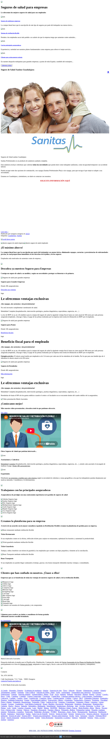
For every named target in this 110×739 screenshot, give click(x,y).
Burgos (91, 694)
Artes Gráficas (30, 692)
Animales (20, 692)
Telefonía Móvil (100, 716)
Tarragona (83, 716)
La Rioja (97, 706)
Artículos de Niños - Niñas (45, 692)
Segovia (51, 714)
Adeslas (45, 690)
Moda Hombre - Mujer (86, 708)
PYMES (54, 712)
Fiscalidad (104, 700)
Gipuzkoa (94, 702)
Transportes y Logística (62, 718)
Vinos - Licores (99, 718)
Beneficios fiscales (7, 333)
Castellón (22, 696)
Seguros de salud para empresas (10, 21)
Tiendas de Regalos (27, 718)
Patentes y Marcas (54, 710)
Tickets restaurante (13, 718)
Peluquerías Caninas (83, 710)
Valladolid (82, 718)
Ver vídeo (4, 413)
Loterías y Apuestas (24, 708)
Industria (24, 706)
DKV (81, 698)
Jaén (76, 706)
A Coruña (4, 690)
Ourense (19, 710)
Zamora (3, 720)
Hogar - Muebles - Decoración (53, 704)
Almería (103, 690)
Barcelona (77, 694)
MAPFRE (53, 708)
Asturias (14, 694)
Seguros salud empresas (60, 716)
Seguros (71, 714)
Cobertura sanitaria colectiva (70, 696)
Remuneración (83, 712)
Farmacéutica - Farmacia (82, 700)
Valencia (75, 718)
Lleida (14, 708)
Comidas (12, 698)
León (9, 708)
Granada (4, 704)
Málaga (46, 708)
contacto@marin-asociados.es (11, 681)
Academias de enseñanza (32, 690)
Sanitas (19, 236)
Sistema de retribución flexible (10, 33)
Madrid (39, 708)
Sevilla (71, 716)
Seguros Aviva (80, 714)
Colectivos (4, 698)
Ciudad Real (55, 696)
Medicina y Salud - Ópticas (68, 708)
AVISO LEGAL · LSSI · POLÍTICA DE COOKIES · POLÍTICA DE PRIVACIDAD (48, 730)
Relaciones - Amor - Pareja (67, 712)
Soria (77, 716)
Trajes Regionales (47, 718)
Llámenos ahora (7, 65)
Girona (101, 702)
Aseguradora (65, 692)
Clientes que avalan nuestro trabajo (11, 57)
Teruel (3, 718)
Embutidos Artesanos (91, 698)
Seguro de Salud (61, 714)
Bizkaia (85, 694)
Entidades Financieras (15, 700)
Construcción (33, 698)
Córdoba (68, 698)
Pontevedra (29, 712)
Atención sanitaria (24, 694)
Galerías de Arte (51, 702)
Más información (6, 374)
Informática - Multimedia (36, 706)
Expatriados (69, 700)
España (26, 700)
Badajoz (63, 694)
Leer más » (4, 232)
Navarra (104, 708)
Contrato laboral (58, 698)
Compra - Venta (22, 698)
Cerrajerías (46, 696)
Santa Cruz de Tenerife (40, 714)
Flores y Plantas (6, 702)
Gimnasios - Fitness (82, 702)
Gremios (11, 704)
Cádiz (8, 696)
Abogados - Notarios (16, 690)
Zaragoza (11, 720)
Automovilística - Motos (40, 694)
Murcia (97, 708)
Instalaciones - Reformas (65, 706)
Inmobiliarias (51, 706)
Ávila (51, 694)
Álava (65, 690)
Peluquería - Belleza (68, 710)
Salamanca (11, 714)
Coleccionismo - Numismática (92, 696)
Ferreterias (95, 700)
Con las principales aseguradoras (11, 45)
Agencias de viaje (56, 690)
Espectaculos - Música (55, 700)
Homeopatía (69, 704)
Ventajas (90, 718)
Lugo (34, 708)
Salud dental (20, 714)
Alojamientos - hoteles (8, 692)
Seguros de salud (14, 716)
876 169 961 (9, 609)
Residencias (93, 712)
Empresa (4, 700)
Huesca (17, 706)
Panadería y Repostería (38, 710)
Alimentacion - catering (91, 690)
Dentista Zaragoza (75, 731)
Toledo (37, 718)
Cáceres (98, 694)
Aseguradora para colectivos (81, 692)
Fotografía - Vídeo (38, 702)
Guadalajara (12, 236)
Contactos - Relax (45, 698)
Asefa (58, 692)
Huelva (10, 706)
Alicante (79, 690)
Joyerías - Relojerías (86, 706)
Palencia (26, 710)
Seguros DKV (27, 716)
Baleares (70, 694)
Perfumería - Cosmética (16, 712)
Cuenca (75, 698)
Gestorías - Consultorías (66, 702)
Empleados (104, 698)
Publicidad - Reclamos (41, 712)
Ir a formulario (6, 621)
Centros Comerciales (34, 696)
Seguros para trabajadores (41, 716)
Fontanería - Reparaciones (22, 702)
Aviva (57, 694)
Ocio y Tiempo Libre (8, 710)
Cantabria (14, 696)
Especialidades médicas (39, 700)
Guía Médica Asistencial (33, 704)
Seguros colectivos (93, 714)
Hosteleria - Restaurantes (83, 704)
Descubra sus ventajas (8, 290)
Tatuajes (91, 716)
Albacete (72, 690)
